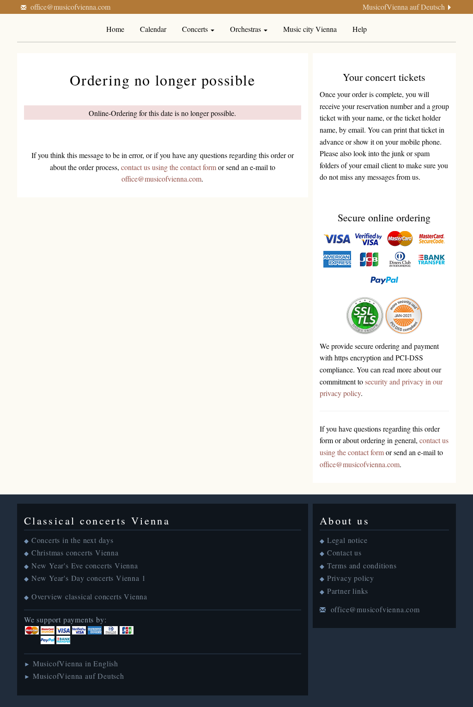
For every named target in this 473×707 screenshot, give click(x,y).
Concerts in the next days (72, 540)
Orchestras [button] (246, 29)
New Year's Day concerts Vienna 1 (88, 578)
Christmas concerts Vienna (75, 552)
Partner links (347, 591)
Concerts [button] (196, 29)
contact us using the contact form (168, 167)
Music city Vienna (310, 29)
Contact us (344, 552)
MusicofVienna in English (75, 663)
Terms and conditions (362, 565)
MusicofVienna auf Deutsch (404, 7)
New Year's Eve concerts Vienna (84, 565)
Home (115, 29)
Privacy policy (350, 578)
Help (359, 29)
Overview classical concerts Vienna (89, 596)
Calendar (153, 29)
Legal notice (347, 540)
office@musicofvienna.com (70, 7)
